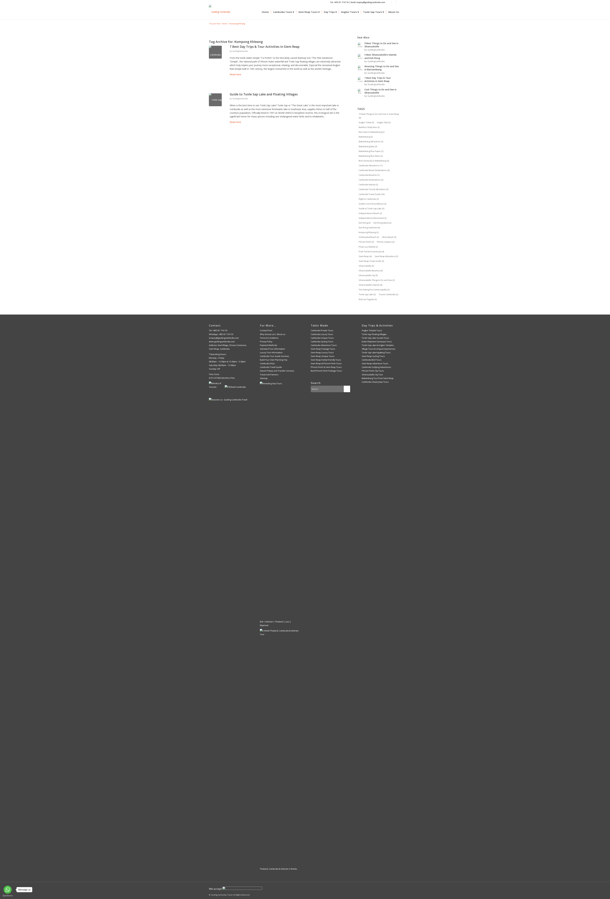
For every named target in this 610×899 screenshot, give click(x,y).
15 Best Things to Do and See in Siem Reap (379, 116)
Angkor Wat (383, 122)
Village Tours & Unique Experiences (378, 349)
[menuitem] (265, 12)
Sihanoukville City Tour (372, 374)
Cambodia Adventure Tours (324, 345)
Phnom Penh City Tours (373, 370)
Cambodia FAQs (267, 363)
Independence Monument (372, 218)
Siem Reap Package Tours (323, 349)
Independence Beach (370, 213)
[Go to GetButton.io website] (8, 896)
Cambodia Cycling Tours (322, 341)
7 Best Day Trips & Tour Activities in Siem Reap (264, 47)
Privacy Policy (266, 341)
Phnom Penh (366, 242)
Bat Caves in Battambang (371, 132)
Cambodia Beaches (369, 175)
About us (281, 334)
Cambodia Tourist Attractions (373, 189)
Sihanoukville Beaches (371, 270)
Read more (235, 74)
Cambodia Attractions (371, 165)
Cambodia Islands (368, 184)
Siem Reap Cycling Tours (373, 356)
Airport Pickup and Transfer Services (277, 370)
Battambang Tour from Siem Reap (377, 378)
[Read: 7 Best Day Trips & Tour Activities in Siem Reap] (360, 79)
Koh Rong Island (382, 222)
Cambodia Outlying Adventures (376, 367)
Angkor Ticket (366, 122)
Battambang (366, 136)
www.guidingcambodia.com (222, 341)
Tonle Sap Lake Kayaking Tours (376, 352)
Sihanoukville (366, 266)
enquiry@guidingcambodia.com (224, 338)
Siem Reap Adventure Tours (375, 363)
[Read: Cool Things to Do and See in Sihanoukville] (360, 91)
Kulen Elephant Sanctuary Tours (377, 341)
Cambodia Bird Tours (371, 360)
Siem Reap (365, 256)
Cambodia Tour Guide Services (274, 356)
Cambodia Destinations (371, 179)
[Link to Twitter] (398, 2)
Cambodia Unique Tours (322, 338)
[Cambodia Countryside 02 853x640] (215, 52)
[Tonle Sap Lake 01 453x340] (215, 99)
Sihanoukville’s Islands (370, 285)
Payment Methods (268, 345)
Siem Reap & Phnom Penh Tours (326, 363)
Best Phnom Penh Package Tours (326, 370)
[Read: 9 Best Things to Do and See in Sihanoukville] (360, 45)
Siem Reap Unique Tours (322, 356)
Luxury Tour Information (271, 352)
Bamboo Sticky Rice (369, 127)
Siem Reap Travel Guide (371, 261)
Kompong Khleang (369, 232)
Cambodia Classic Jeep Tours (375, 382)
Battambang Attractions (371, 141)
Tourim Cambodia (388, 294)
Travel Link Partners (269, 374)
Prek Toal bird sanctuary (371, 251)
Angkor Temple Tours (372, 330)
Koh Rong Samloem (369, 227)
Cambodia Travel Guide (371, 194)
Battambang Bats (368, 146)
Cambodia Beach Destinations (374, 170)
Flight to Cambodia (369, 199)
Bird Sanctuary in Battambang (374, 160)
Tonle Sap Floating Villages (374, 334)
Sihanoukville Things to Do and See (377, 280)
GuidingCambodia (240, 51)
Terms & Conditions (269, 338)
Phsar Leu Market (368, 246)
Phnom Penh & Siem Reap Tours (326, 367)
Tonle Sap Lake (367, 294)
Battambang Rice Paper (371, 151)
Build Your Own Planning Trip (273, 360)
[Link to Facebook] (389, 2)
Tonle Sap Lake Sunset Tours (375, 338)
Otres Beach (389, 237)
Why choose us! (267, 334)
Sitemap (264, 378)
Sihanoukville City (368, 275)
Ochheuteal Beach (369, 237)
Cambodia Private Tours (322, 330)
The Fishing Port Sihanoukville (374, 289)
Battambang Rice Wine (371, 156)
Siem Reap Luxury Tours (322, 352)
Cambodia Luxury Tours (322, 334)
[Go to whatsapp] (8, 890)
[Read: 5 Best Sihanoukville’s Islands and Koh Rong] (360, 56)
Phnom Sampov (385, 242)
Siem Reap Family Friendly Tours (326, 360)
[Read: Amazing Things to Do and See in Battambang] (360, 68)
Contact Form (266, 330)
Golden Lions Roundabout (372, 203)
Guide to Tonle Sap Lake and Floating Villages (264, 94)
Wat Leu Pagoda (368, 299)
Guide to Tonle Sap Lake (371, 208)
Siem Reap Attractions (386, 256)
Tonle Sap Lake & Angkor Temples (378, 345)
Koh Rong (364, 222)
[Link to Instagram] (394, 2)
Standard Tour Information (272, 349)
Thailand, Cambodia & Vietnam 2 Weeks (278, 869)
